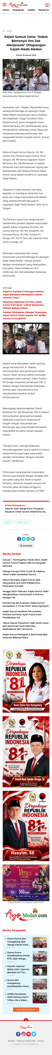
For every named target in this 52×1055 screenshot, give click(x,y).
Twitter (35, 1037)
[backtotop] (26, 1021)
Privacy (40, 1041)
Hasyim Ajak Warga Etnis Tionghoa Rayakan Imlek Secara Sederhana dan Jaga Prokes (26, 510)
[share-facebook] (19, 539)
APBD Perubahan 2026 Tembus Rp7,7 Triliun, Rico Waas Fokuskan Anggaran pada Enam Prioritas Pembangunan (18, 997)
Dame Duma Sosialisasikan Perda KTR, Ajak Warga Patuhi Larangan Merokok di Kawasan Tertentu (18, 955)
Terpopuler (18, 10)
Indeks (31, 10)
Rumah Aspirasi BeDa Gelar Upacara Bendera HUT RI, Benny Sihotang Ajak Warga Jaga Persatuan (18, 969)
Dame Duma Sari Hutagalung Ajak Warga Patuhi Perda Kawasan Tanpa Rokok (18, 941)
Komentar (27, 546)
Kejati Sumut (22, 522)
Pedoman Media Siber (26, 1041)
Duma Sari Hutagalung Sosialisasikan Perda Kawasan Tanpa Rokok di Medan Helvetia (18, 983)
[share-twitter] (24, 539)
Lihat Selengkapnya (25, 1009)
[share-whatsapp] (28, 539)
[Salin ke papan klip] (33, 539)
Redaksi (11, 1041)
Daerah (8, 522)
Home (6, 10)
